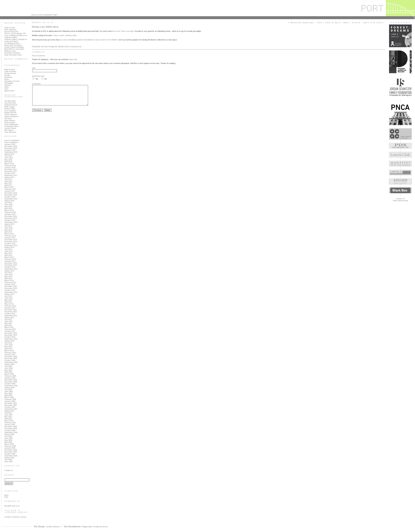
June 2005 (8, 462)
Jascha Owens (10, 128)
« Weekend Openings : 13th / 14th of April (314, 23)
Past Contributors (11, 142)
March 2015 (9, 234)
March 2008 (9, 397)
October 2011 (9, 314)
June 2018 (8, 158)
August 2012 (9, 294)
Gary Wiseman (10, 132)
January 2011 (9, 331)
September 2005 (10, 456)
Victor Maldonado (11, 124)
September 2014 (10, 245)
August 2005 (9, 458)
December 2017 (10, 170)
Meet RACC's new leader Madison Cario (14, 50)
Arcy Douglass (10, 111)
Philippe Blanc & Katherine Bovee (95, 527)
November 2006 (10, 428)
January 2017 (9, 191)
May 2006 (8, 440)
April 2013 (8, 279)
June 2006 (8, 438)
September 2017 (10, 175)
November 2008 (10, 382)
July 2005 (8, 460)
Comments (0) (75, 47)
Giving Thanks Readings (14, 47)
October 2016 (9, 197)
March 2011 (9, 327)
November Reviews (12, 53)
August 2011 (9, 317)
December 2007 (10, 403)
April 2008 (8, 395)
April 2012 (8, 302)
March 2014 (9, 257)
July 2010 (8, 343)
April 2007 (8, 419)
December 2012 (10, 286)
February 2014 (10, 259)
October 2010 (9, 337)
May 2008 (8, 393)
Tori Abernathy (10, 101)
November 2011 (10, 312)
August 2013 (9, 271)
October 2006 (9, 430)
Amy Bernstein (10, 103)
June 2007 (8, 415)
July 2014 (8, 249)
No (45, 79)
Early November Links (13, 55)
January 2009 (9, 378)
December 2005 (10, 450)
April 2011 (8, 325)
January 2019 (9, 144)
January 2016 (9, 214)
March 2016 (9, 210)
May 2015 (8, 230)
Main (346, 23)
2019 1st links (9, 28)
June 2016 (8, 205)
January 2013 (9, 284)
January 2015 (9, 238)
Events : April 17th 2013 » (368, 23)
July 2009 (8, 366)
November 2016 (10, 195)
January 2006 (9, 448)
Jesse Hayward (10, 115)
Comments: (36, 84)
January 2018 (9, 168)
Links (6, 89)
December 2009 (10, 356)
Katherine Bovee (10, 105)
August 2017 (9, 177)
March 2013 (9, 280)
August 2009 (9, 364)
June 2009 (8, 368)
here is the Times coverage (123, 31)
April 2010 (8, 349)
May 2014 (8, 253)
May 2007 (8, 417)
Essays (7, 75)
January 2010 (9, 354)
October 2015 (9, 220)
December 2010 (10, 333)
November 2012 (10, 288)
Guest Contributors (11, 140)
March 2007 (9, 421)
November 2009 (10, 358)
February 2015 (10, 236)
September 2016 (10, 199)
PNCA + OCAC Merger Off (14, 33)
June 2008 (8, 391)
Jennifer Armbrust (53, 527)
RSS (6, 497)
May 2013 (8, 277)
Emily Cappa (9, 107)
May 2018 (8, 160)
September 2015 (10, 222)
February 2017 (10, 189)
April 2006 (8, 442)
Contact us (8, 470)
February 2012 (10, 306)
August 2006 (9, 434)
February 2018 (10, 166)
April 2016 (8, 208)
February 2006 (10, 446)
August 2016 (9, 201)
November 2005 (10, 452)
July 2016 (8, 203)
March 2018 (9, 164)
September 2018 (10, 152)
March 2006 (9, 444)
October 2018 (9, 150)
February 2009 (10, 376)
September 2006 (10, 432)
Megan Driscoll (10, 113)
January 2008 (9, 401)
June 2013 (8, 275)
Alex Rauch (8, 130)
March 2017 (9, 187)
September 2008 (10, 386)
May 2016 (8, 207)
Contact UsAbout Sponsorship (400, 199)
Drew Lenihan (9, 122)
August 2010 (9, 341)
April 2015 (8, 232)
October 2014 (9, 243)
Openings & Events (12, 81)
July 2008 (8, 390)
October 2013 (9, 267)
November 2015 (10, 218)
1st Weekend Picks (12, 43)
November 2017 (10, 171)
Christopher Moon (11, 126)
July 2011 (8, 319)
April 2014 (8, 255)
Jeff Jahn (8, 118)
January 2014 (9, 261)
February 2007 (10, 423)
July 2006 (8, 436)
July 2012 (8, 296)
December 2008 (10, 380)
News (6, 79)
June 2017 (8, 181)
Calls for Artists (10, 71)
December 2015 (10, 216)
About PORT (9, 91)
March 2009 (9, 374)
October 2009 (9, 360)
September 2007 (10, 409)
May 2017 (8, 183)
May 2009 (8, 370)
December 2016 (10, 193)
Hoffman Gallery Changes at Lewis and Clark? (15, 40)
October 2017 (9, 173)
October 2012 (9, 290)
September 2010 (10, 339)
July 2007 (8, 413)
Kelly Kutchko (9, 120)
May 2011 (8, 323)
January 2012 (9, 308)
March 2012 (9, 304)
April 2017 (8, 185)
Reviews (7, 85)
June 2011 (8, 321)
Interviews (8, 77)
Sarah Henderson (11, 116)
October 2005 (9, 454)
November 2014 (10, 242)
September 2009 (10, 362)
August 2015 (9, 224)
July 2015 (8, 226)
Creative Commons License (15, 517)
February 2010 (10, 353)
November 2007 (10, 405)
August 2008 (9, 388)
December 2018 (10, 146)
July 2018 (8, 156)
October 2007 (9, 407)
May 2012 (8, 300)
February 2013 (10, 282)
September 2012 (10, 292)
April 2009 (8, 372)
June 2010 (8, 345)
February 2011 (10, 329)
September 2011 (10, 316)
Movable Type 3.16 (11, 506)
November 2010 (10, 335)
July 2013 (8, 273)
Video (6, 87)
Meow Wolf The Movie (13, 45)
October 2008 (9, 384)
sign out (73, 59)
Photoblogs (8, 83)
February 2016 (10, 212)
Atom (6, 495)
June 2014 (8, 251)
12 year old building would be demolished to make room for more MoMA (89, 40)
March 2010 (9, 351)
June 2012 (8, 298)
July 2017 (8, 179)
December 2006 (10, 426)
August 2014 (9, 247)
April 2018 (8, 162)
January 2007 (9, 425)
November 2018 (10, 148)
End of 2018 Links (11, 31)
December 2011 (10, 310)
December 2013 (10, 263)
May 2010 (8, 347)
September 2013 (10, 269)
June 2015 (8, 228)
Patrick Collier (9, 109)
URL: (34, 68)
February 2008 (10, 399)
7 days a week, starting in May (64, 35)
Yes (36, 79)
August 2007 (9, 411)
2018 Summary (10, 30)
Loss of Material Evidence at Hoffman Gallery (15, 36)
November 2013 (10, 265)
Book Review (9, 69)
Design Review (10, 73)
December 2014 (10, 240)
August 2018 (9, 154)
